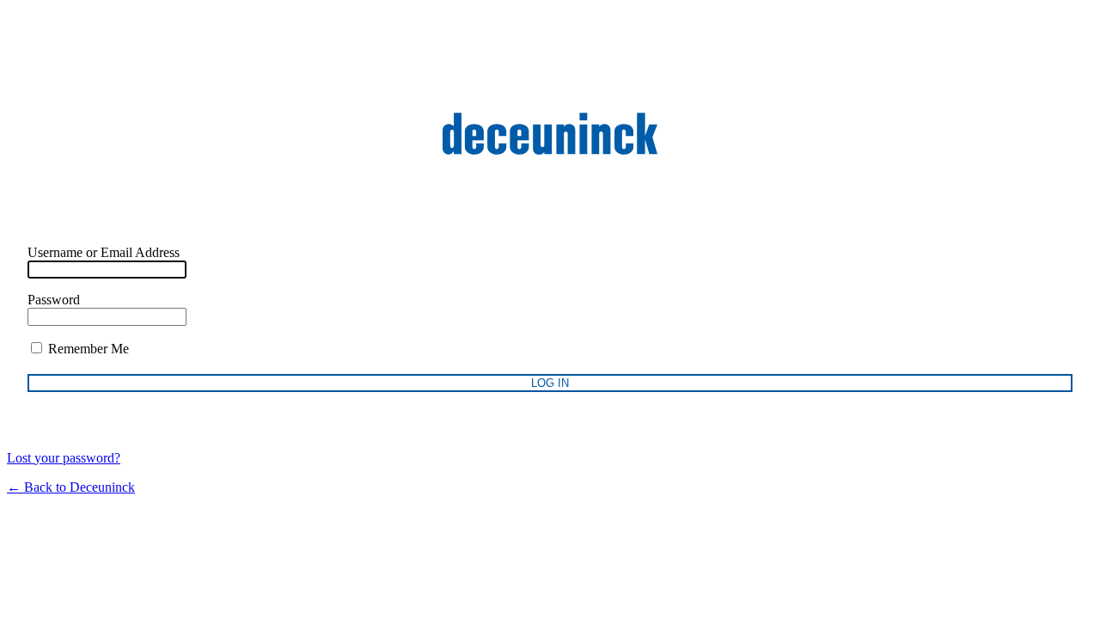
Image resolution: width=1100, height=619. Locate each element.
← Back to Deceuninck (71, 487)
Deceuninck (550, 133)
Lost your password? (63, 457)
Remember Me (87, 348)
